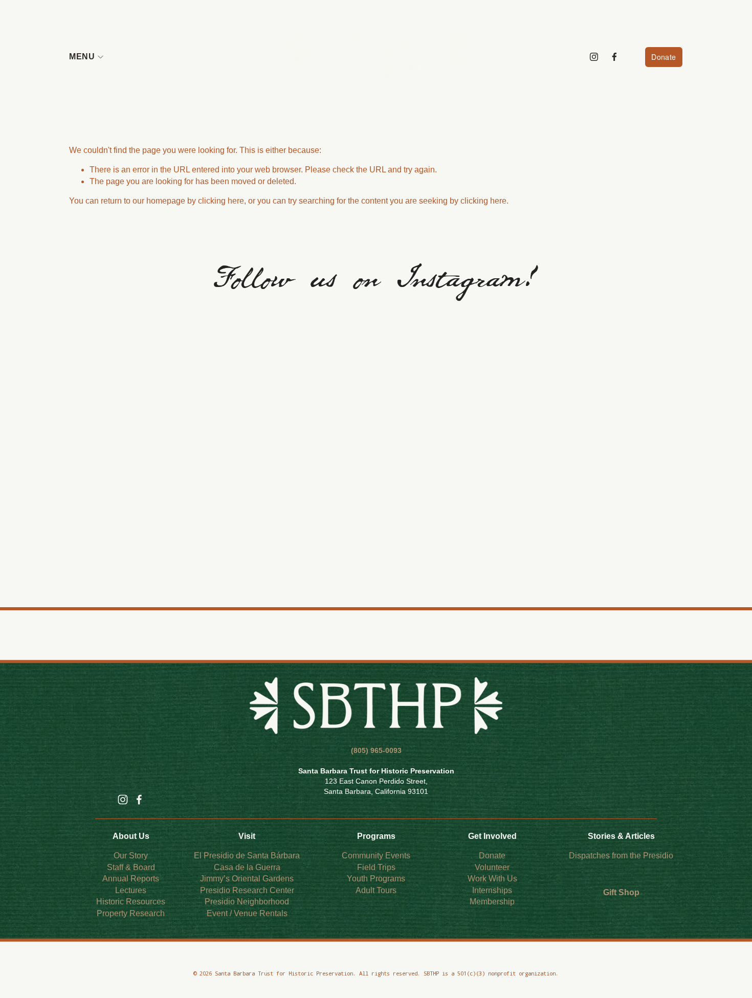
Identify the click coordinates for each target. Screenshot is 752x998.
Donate (663, 57)
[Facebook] (614, 57)
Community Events (376, 855)
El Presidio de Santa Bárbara (247, 855)
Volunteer (492, 867)
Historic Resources (130, 901)
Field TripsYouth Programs (376, 873)
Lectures (130, 890)
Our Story (131, 855)
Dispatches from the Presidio (621, 855)
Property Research (131, 913)
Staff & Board (131, 867)
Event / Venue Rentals (247, 913)
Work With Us (492, 878)
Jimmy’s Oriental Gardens (247, 878)
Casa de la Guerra (247, 867)
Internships (492, 890)
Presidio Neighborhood (247, 901)
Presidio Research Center (247, 890)
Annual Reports (130, 878)
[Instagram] (594, 57)
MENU (82, 56)
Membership (492, 901)
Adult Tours (376, 890)
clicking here (221, 200)
